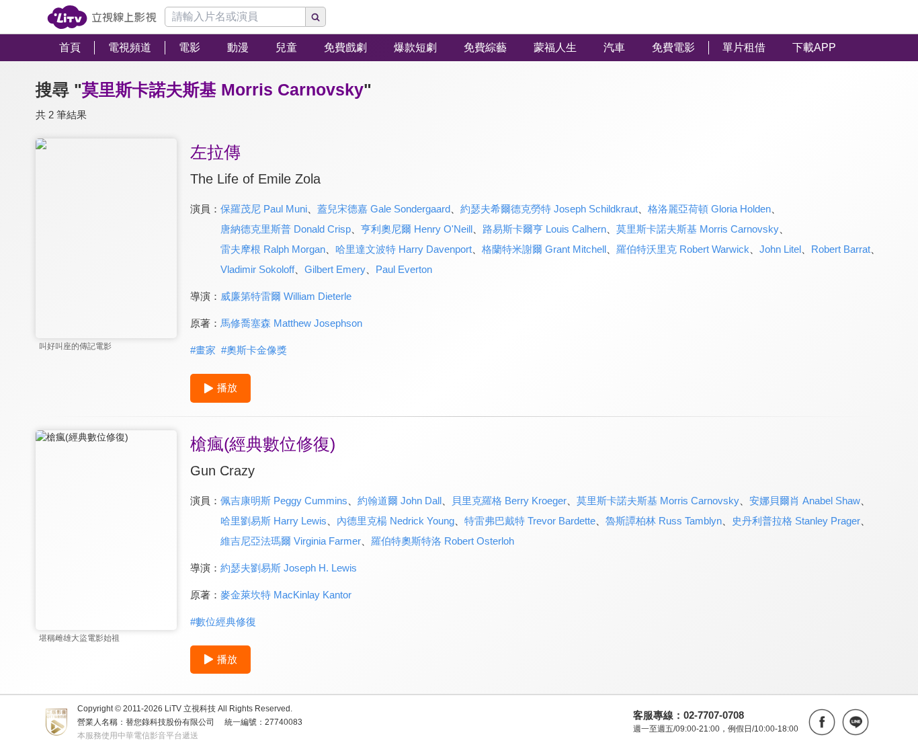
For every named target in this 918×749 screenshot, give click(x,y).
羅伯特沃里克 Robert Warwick (682, 249)
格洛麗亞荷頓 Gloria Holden (709, 208)
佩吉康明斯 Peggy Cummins (283, 500)
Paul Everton (404, 269)
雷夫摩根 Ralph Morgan (272, 249)
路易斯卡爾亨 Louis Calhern (544, 229)
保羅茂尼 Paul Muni (263, 208)
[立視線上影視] (102, 17)
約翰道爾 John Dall (400, 500)
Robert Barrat (840, 249)
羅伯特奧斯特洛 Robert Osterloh (442, 541)
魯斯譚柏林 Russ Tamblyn (664, 520)
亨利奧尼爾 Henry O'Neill (416, 229)
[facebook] (821, 722)
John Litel (780, 249)
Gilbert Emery (335, 269)
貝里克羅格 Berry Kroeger (509, 500)
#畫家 (203, 350)
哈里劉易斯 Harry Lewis (273, 520)
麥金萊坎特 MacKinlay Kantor (285, 594)
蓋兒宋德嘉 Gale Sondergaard (383, 208)
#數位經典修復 (223, 621)
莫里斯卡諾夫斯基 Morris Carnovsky (697, 229)
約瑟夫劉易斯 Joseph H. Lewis (288, 568)
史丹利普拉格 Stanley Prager (796, 520)
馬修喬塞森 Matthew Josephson (291, 323)
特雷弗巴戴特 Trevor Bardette (529, 520)
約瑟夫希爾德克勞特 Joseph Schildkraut (549, 208)
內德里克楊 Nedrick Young (395, 520)
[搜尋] (316, 17)
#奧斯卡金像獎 (254, 350)
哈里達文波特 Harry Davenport (403, 249)
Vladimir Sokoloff (257, 269)
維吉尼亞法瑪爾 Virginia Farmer (290, 541)
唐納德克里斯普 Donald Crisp (285, 229)
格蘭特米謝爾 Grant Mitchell (544, 249)
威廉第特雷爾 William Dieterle (285, 296)
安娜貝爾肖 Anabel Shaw (804, 500)
